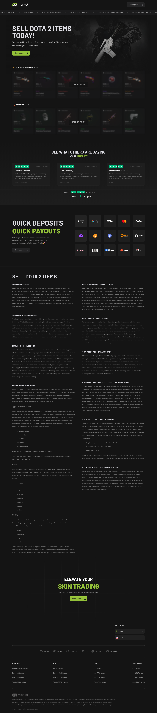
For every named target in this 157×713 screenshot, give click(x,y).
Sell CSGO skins (18, 678)
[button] (136, 4)
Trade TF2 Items (100, 682)
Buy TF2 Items (99, 673)
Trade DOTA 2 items (60, 682)
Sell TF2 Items (99, 678)
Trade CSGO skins (19, 682)
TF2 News (97, 668)
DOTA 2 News (58, 668)
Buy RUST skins (137, 673)
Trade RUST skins (138, 682)
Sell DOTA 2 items (60, 678)
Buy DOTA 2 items (60, 673)
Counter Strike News (20, 668)
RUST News (135, 668)
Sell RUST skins (137, 678)
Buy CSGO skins (18, 673)
